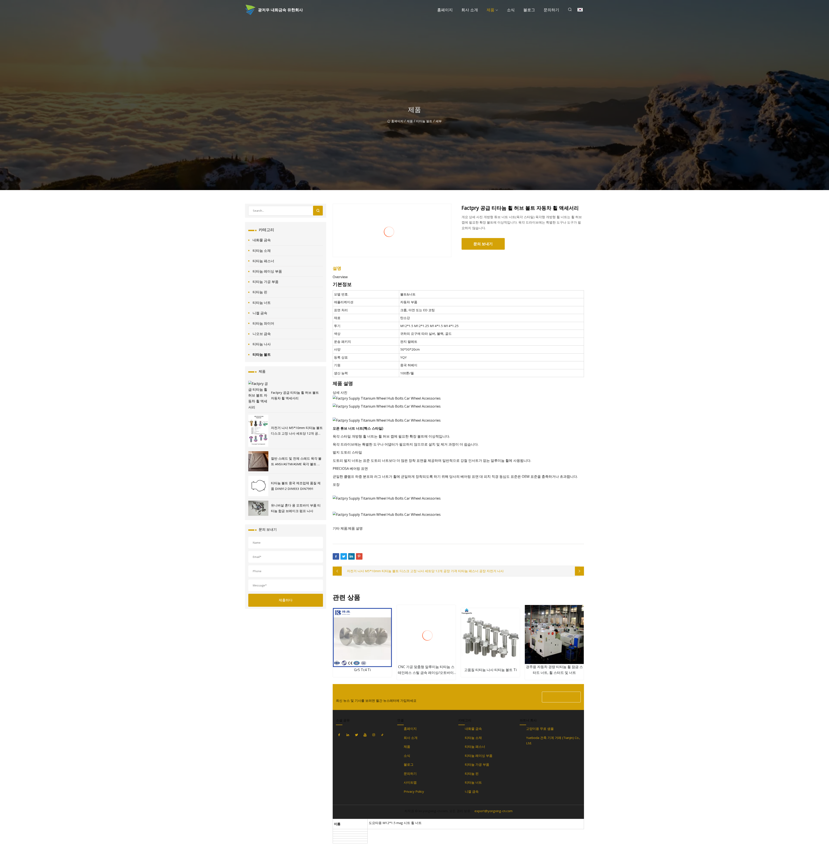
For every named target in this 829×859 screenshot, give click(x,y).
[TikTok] (382, 735)
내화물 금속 (262, 240)
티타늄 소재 (262, 250)
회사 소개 (469, 9)
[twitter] (356, 735)
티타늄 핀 (260, 292)
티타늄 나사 (262, 344)
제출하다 (286, 600)
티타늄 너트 (262, 302)
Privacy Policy (414, 791)
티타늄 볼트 (424, 121)
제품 (490, 9)
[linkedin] (348, 735)
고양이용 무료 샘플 (540, 728)
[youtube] (365, 735)
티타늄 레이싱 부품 (267, 271)
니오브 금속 (262, 333)
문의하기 (551, 9)
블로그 (529, 9)
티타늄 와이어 (263, 323)
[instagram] (373, 735)
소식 (511, 9)
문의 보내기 (483, 243)
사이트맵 (410, 782)
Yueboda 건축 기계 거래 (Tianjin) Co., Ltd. (553, 740)
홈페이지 (445, 9)
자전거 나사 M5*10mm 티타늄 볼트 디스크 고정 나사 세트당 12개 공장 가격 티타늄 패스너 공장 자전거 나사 (425, 571)
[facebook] (339, 735)
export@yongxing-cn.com (494, 811)
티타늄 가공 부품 (265, 281)
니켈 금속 (260, 313)
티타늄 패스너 (263, 261)
